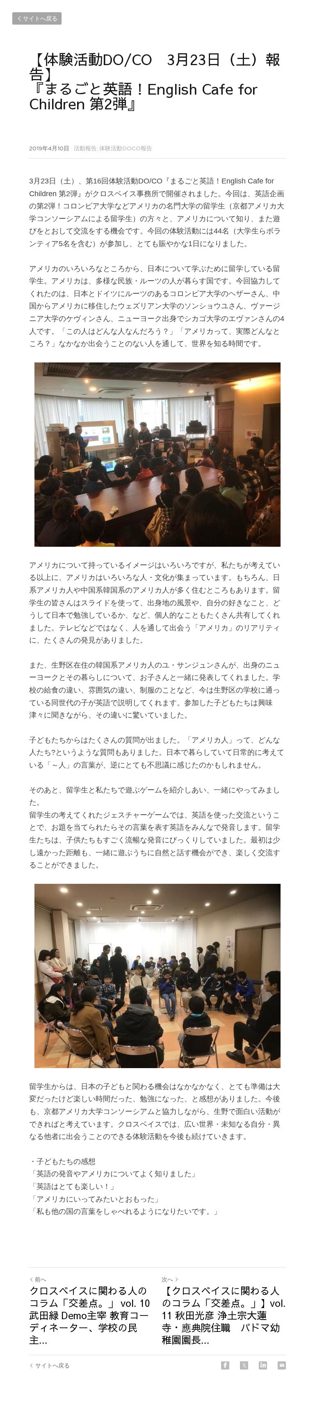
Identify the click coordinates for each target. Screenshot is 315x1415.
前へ (40, 1279)
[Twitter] (244, 1365)
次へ (167, 1279)
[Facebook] (225, 1365)
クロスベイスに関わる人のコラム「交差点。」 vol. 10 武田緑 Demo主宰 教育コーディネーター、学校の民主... (89, 1315)
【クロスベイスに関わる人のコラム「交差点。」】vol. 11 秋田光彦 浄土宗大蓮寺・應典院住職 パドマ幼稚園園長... (224, 1315)
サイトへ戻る (40, 18)
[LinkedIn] (263, 1365)
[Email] (282, 1365)
